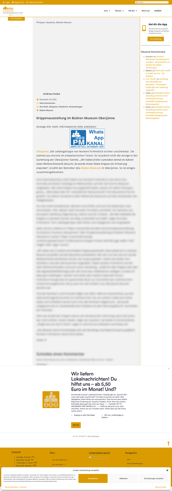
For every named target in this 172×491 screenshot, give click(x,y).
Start (128, 459)
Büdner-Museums (91, 168)
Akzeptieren (93, 478)
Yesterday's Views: (25, 463)
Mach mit (146, 10)
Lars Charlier (151, 79)
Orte (106, 10)
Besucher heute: (23, 460)
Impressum (23, 487)
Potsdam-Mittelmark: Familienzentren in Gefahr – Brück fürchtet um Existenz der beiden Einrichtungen (158, 62)
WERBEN (157, 10)
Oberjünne (53, 106)
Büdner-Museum (46, 110)
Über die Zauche (57, 464)
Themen (118, 10)
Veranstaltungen (75, 106)
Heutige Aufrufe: (23, 457)
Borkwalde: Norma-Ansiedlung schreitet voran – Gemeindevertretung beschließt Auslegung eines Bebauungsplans (158, 98)
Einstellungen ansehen (153, 478)
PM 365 (131, 10)
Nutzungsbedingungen (135, 463)
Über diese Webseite (59, 460)
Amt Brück (44, 106)
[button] (167, 470)
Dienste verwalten (160, 487)
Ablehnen (123, 478)
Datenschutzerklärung (11, 487)
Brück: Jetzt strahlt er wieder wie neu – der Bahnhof (158, 73)
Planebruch (63, 106)
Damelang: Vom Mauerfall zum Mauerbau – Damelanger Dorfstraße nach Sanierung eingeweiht (157, 84)
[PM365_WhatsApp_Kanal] (87, 147)
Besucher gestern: (24, 465)
